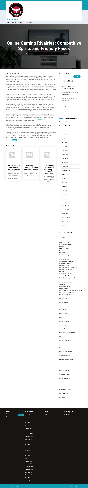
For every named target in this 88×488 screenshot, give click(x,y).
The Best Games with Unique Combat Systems (13, 168)
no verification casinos (64, 286)
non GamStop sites (64, 321)
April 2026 (64, 142)
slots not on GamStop (64, 275)
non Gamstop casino (64, 302)
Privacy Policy (28, 22)
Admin (19, 73)
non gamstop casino (64, 265)
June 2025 (64, 182)
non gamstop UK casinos (65, 401)
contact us (20, 22)
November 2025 (65, 162)
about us (14, 22)
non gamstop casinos (64, 382)
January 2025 (65, 202)
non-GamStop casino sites (65, 351)
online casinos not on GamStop (67, 332)
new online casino (63, 393)
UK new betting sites (64, 288)
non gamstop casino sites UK (66, 269)
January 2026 (65, 154)
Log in (46, 414)
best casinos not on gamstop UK (67, 278)
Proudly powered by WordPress (74, 486)
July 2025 (64, 178)
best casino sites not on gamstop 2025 (68, 267)
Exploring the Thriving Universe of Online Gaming (31, 168)
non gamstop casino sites (65, 306)
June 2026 (64, 135)
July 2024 (64, 225)
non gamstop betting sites (65, 404)
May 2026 (64, 139)
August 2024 (65, 221)
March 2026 (65, 146)
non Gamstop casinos (64, 378)
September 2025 (66, 170)
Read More (13, 155)
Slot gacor (61, 271)
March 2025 (65, 194)
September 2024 (66, 217)
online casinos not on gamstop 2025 (68, 292)
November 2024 (65, 210)
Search (66, 73)
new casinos (62, 397)
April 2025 (64, 190)
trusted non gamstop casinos (66, 359)
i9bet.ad (40, 119)
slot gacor (61, 246)
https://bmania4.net (64, 298)
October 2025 (65, 166)
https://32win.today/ (64, 255)
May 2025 (64, 186)
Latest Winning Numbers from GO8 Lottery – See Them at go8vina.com (48, 170)
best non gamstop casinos (65, 347)
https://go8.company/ (64, 242)
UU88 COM (62, 284)
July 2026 (64, 131)
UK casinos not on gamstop (66, 244)
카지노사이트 (62, 309)
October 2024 (65, 213)
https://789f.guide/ (64, 248)
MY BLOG (33, 53)
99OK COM (62, 363)
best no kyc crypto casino (65, 282)
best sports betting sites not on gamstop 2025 (70, 290)
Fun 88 (61, 317)
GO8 (60, 250)
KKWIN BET (62, 253)
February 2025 (65, 198)
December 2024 (65, 206)
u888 (60, 336)
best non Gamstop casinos (65, 294)
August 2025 (65, 174)
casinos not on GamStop (65, 273)
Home (8, 22)
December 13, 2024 (11, 74)
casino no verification (64, 355)
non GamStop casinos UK (65, 340)
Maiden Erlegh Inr (12, 19)
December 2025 (65, 158)
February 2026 (65, 150)
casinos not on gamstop (65, 257)
